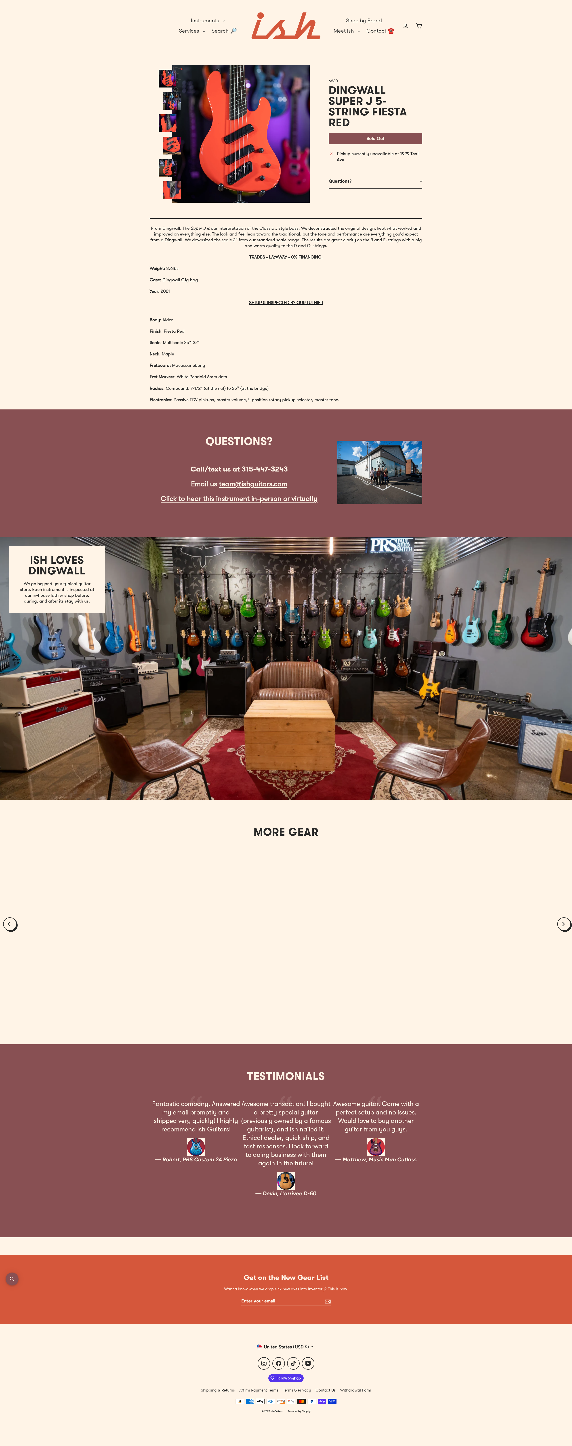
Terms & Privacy (297, 1390)
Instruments (206, 20)
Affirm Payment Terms (258, 1390)
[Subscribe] (327, 1301)
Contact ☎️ (380, 31)
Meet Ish (344, 31)
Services (189, 31)
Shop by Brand (364, 20)
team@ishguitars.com (253, 484)
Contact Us (325, 1390)
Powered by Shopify (299, 1411)
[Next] (564, 924)
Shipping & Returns (218, 1390)
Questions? (340, 181)
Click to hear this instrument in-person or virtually (239, 499)
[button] (12, 1279)
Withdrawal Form (355, 1390)
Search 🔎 (224, 31)
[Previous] (10, 924)
